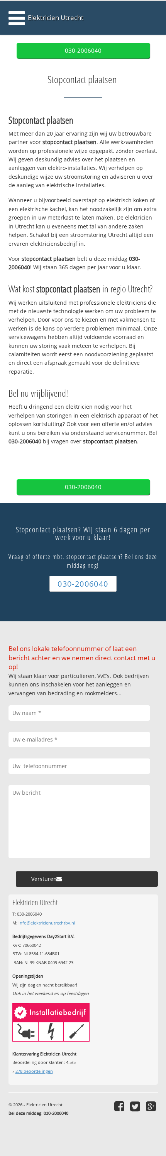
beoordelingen (34, 1071)
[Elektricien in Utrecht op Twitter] (136, 1106)
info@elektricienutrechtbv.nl (47, 923)
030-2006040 (83, 51)
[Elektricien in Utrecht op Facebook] (120, 1106)
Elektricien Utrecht (55, 17)
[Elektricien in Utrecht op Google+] (152, 1106)
